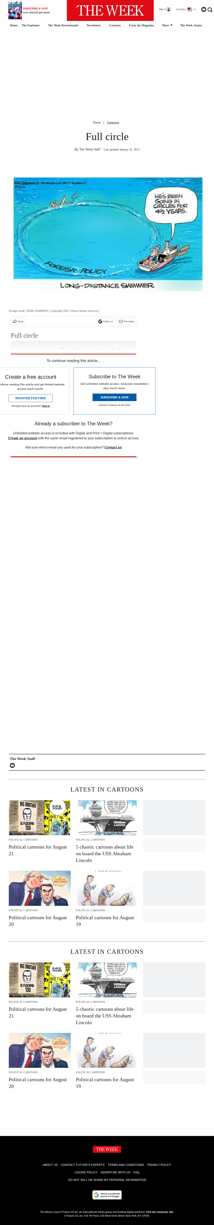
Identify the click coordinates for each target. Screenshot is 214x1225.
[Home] (13, 25)
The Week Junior (191, 25)
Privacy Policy (159, 1164)
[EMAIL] (13, 765)
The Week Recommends (63, 25)
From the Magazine (141, 25)
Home (97, 122)
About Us (50, 1164)
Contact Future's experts (82, 1164)
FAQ (136, 1172)
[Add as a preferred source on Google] (107, 1195)
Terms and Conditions (126, 1164)
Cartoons (115, 25)
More (166, 25)
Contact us (113, 447)
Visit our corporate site (159, 1212)
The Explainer (31, 25)
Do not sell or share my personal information (107, 1180)
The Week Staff (89, 149)
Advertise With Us (115, 1172)
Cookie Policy (86, 1172)
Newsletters (94, 25)
